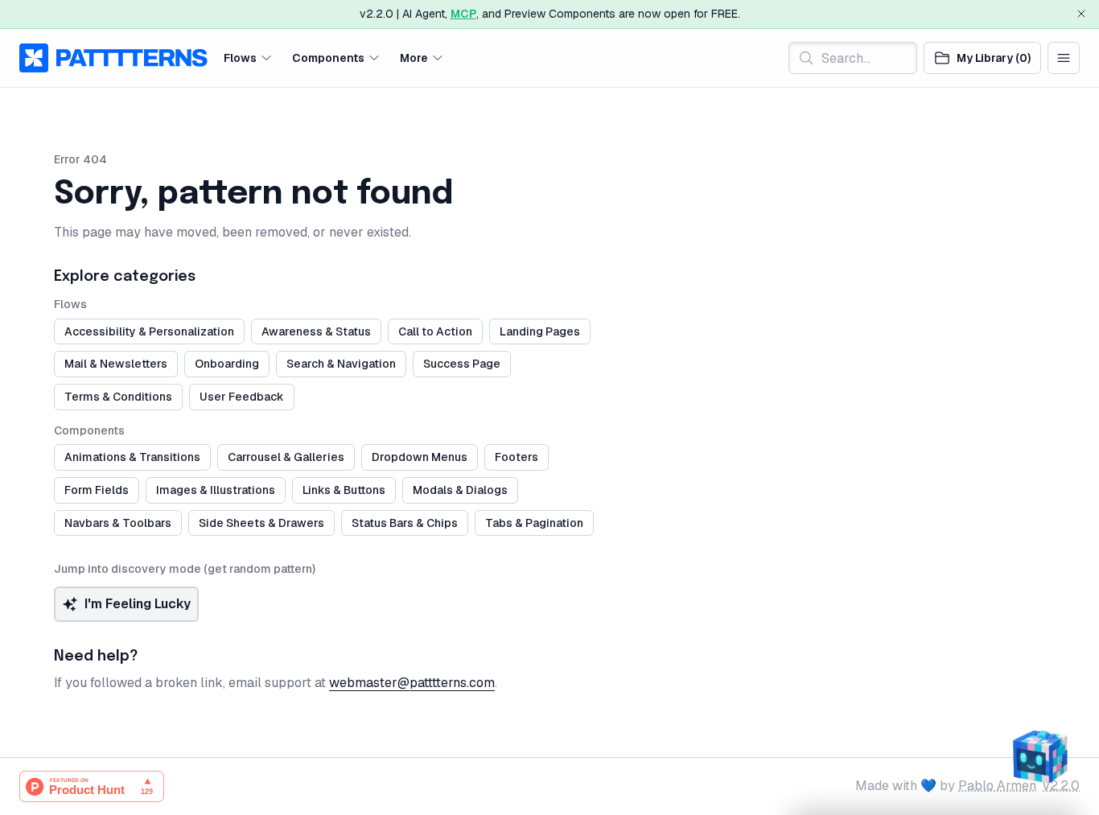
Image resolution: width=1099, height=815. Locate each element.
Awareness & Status (316, 331)
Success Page (461, 363)
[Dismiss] (1081, 14)
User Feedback (242, 396)
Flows (240, 57)
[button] (248, 57)
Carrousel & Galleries (286, 457)
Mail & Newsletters (115, 363)
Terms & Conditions (118, 396)
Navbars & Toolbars (117, 523)
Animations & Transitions (132, 457)
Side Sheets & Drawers (261, 523)
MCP (463, 13)
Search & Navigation (341, 363)
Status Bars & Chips (405, 523)
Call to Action (435, 331)
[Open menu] (1064, 58)
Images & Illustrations (215, 490)
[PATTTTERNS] (113, 58)
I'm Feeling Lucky (137, 603)
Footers (516, 457)
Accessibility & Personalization (149, 331)
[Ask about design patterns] (1039, 755)
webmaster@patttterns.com (412, 682)
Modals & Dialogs (460, 490)
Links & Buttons (344, 490)
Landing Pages (540, 331)
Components (328, 57)
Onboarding (227, 363)
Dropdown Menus (419, 457)
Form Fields (96, 490)
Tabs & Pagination (534, 523)
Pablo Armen (997, 785)
